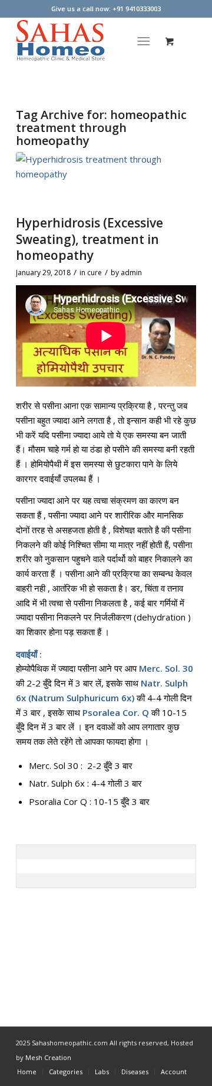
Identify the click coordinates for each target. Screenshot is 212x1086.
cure (94, 273)
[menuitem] (146, 41)
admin (131, 273)
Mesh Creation (48, 1057)
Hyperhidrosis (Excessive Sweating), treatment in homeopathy (89, 238)
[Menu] (144, 41)
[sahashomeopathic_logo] (88, 40)
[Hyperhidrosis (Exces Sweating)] (91, 180)
